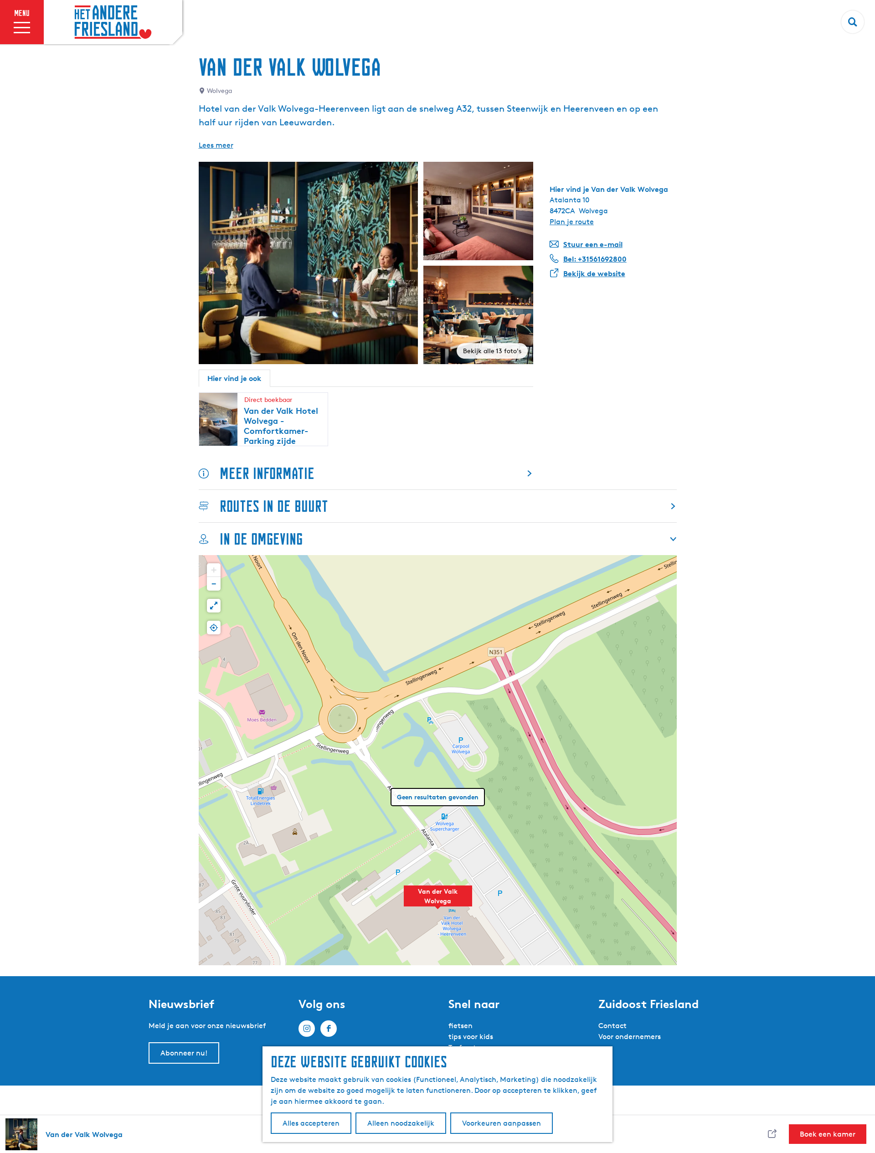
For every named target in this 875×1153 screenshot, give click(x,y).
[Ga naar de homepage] (113, 22)
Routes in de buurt (274, 506)
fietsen (460, 1025)
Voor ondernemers (629, 1036)
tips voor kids (470, 1036)
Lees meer (216, 145)
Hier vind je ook (234, 378)
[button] (437, 901)
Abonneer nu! (183, 1053)
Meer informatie (267, 473)
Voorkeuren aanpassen (501, 1123)
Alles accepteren (311, 1123)
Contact (612, 1025)
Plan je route (572, 221)
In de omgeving (261, 539)
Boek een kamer (827, 1134)
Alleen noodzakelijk (400, 1123)
